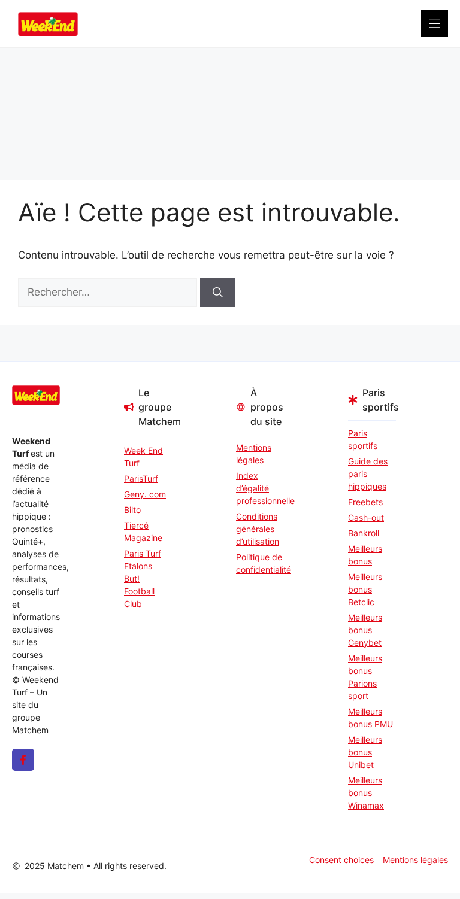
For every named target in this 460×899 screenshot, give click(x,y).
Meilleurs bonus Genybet (365, 630)
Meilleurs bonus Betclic (365, 589)
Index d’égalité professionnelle (260, 488)
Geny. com (145, 494)
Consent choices (341, 860)
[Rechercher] (217, 292)
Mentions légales (253, 453)
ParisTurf (141, 478)
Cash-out (366, 517)
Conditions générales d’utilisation (257, 528)
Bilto (132, 510)
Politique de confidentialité (260, 563)
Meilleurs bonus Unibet (365, 752)
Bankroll (363, 533)
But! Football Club (139, 591)
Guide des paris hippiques (368, 473)
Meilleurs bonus (365, 554)
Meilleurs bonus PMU (370, 717)
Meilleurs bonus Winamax (366, 792)
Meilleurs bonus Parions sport (365, 677)
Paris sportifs (362, 439)
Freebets (365, 502)
